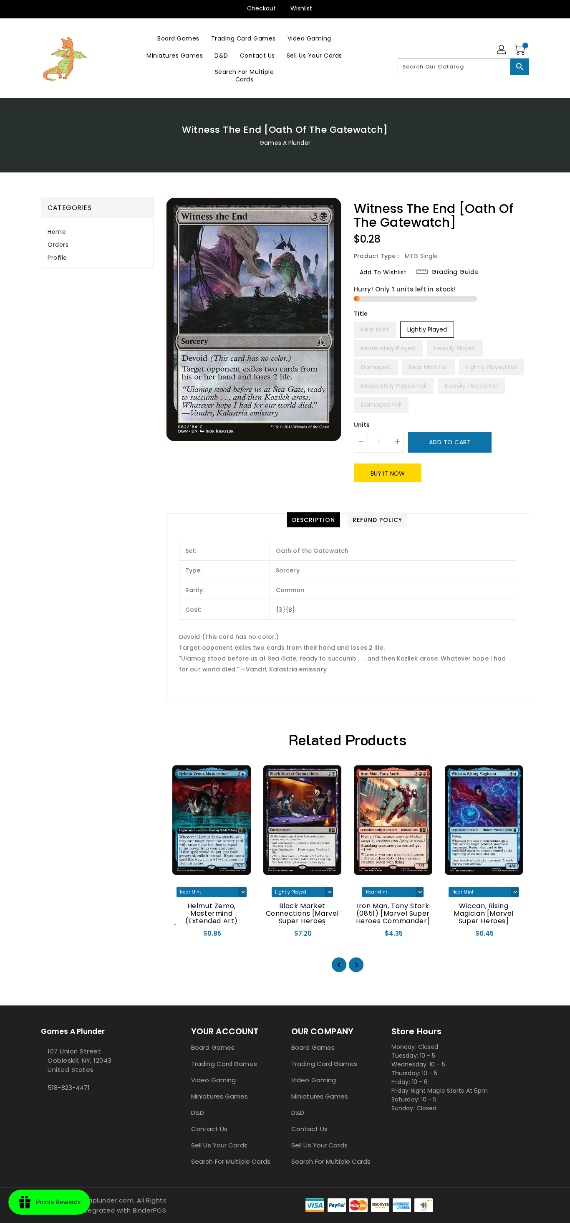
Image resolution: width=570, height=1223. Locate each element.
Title (361, 313)
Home (57, 232)
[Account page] (502, 50)
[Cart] (520, 50)
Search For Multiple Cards (231, 1161)
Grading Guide (455, 272)
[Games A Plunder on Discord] (50, 1106)
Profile (57, 257)
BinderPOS (149, 1210)
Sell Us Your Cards (219, 1145)
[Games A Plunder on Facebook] (43, 1106)
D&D (197, 1112)
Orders (58, 245)
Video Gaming (213, 1080)
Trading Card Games (224, 1063)
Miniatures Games (219, 1096)
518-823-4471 (69, 1087)
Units (362, 425)
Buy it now (388, 473)
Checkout (261, 8)
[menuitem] (178, 38)
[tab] (97, 231)
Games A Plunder (285, 143)
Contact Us (209, 1128)
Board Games (213, 1047)
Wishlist (301, 8)
